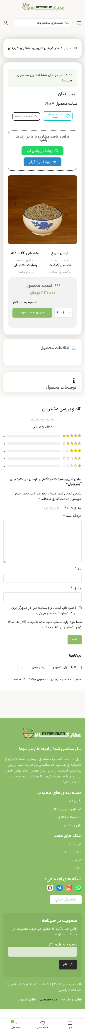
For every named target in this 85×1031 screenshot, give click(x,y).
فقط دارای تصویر (64, 667)
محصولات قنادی (69, 817)
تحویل (77, 860)
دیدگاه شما (72, 516)
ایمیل (76, 588)
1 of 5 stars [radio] (58, 508)
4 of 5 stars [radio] (47, 508)
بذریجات (75, 801)
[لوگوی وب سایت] (42, 7)
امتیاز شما (73, 508)
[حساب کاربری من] (5, 22)
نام (78, 569)
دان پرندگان (73, 825)
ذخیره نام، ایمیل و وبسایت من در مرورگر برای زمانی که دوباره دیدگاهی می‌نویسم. (46, 610)
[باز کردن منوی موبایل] (79, 22)
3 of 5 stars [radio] (51, 508)
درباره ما (75, 844)
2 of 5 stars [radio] (54, 508)
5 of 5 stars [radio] (44, 508)
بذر (66, 48)
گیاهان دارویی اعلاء (67, 809)
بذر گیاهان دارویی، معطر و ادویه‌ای (33, 48)
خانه (76, 48)
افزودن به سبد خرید (32, 312)
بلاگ (78, 868)
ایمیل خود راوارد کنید (62, 944)
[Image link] (51, 734)
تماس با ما (73, 852)
